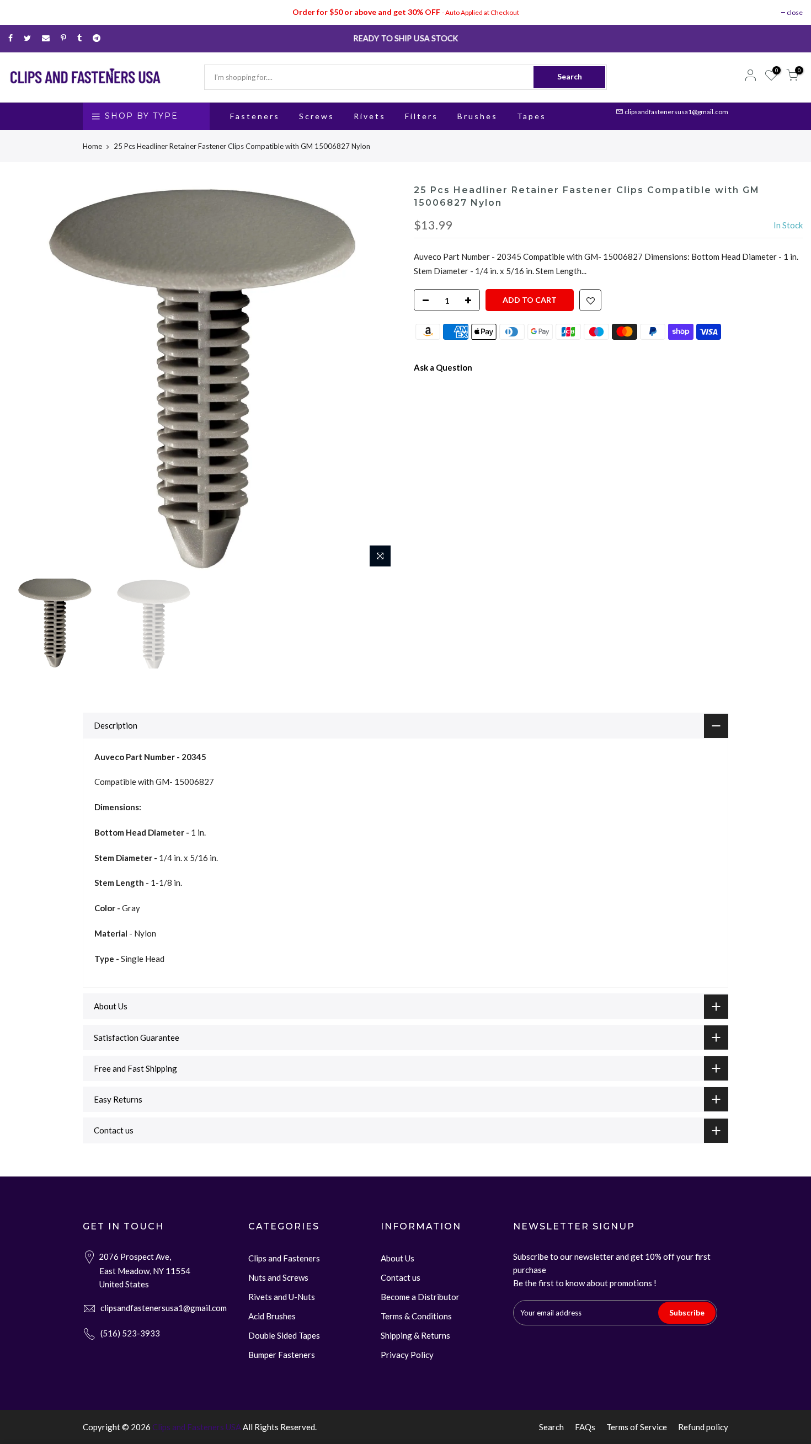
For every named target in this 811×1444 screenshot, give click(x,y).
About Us (397, 1258)
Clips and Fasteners (284, 1258)
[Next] (378, 378)
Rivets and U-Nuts (281, 1297)
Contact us (400, 1277)
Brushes (477, 116)
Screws (316, 116)
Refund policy (703, 1427)
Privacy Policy (407, 1355)
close (795, 12)
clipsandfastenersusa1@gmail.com (676, 112)
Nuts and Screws (278, 1277)
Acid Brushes (272, 1316)
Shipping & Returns (415, 1335)
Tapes (531, 116)
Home (92, 146)
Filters (421, 116)
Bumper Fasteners (281, 1355)
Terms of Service (636, 1427)
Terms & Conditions (416, 1316)
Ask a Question (443, 367)
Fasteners (255, 116)
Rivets (370, 116)
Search (569, 76)
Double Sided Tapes (284, 1335)
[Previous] (27, 378)
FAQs (585, 1427)
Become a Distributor (420, 1297)
